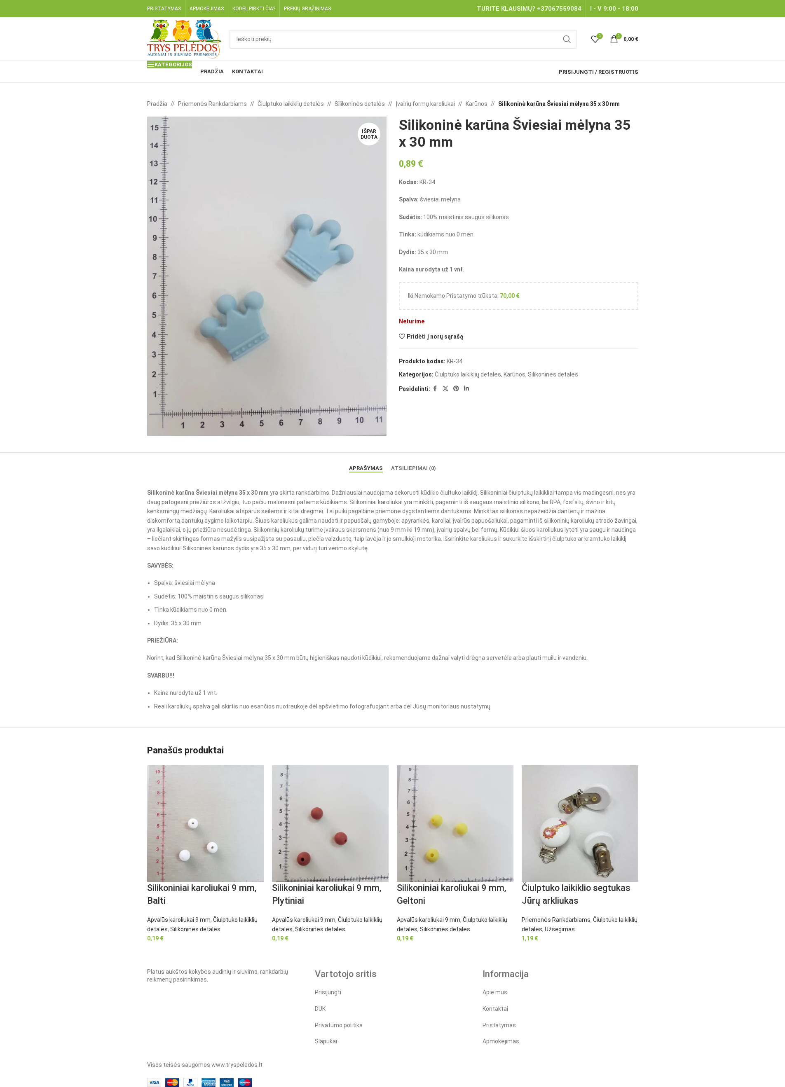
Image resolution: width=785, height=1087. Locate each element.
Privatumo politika (339, 1025)
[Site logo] (184, 38)
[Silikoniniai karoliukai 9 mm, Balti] (205, 823)
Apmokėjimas (501, 1041)
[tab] (366, 464)
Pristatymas (499, 1025)
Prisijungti (328, 992)
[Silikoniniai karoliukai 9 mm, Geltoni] (455, 823)
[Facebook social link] (435, 388)
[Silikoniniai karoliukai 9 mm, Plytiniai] (330, 823)
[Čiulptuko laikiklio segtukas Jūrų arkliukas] (580, 823)
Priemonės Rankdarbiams (212, 104)
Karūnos (476, 104)
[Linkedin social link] (466, 388)
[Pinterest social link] (456, 388)
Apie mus (495, 992)
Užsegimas (560, 929)
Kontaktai (495, 1008)
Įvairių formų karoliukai (425, 104)
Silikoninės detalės (360, 104)
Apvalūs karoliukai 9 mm (179, 919)
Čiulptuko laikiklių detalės (291, 104)
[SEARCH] (567, 39)
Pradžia (157, 104)
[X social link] (445, 388)
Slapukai (326, 1041)
